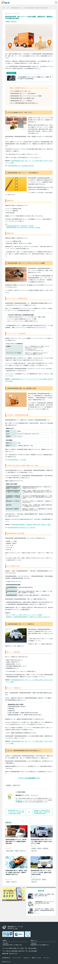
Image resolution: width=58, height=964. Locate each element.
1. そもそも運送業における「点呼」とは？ (20, 91)
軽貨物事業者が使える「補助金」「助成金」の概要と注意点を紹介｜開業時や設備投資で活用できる (16, 872)
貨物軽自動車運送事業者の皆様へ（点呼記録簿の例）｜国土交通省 (19, 225)
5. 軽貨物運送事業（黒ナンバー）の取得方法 (21, 100)
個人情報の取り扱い (6, 957)
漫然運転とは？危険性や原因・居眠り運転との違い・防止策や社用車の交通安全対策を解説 (42, 812)
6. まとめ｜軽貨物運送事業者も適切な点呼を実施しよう (24, 103)
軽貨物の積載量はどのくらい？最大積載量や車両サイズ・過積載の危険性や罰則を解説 (16, 841)
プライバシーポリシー (17, 957)
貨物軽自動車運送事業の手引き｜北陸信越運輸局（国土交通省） (21, 165)
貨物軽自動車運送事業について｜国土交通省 (17, 459)
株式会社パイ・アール (21, 800)
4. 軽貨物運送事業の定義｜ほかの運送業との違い (22, 98)
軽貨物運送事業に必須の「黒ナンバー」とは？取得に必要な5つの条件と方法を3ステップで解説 (41, 841)
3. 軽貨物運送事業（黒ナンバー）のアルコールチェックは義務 (25, 96)
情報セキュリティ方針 (36, 957)
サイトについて (46, 957)
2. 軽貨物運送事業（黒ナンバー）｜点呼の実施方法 (23, 93)
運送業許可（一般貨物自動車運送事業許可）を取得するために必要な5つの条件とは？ (28, 617)
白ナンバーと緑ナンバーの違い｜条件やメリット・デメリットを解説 (24, 615)
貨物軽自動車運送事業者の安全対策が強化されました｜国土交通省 (21, 527)
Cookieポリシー (27, 957)
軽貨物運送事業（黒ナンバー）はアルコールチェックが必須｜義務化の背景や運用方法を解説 (16, 812)
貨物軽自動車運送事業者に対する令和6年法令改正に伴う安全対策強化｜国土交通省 (23, 227)
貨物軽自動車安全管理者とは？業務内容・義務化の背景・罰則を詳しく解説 (31, 524)
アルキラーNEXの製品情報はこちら (29, 778)
